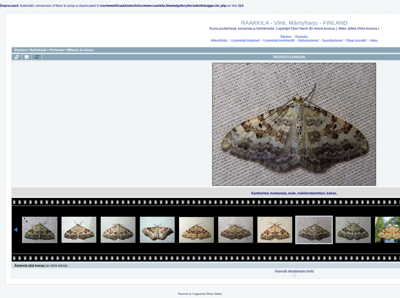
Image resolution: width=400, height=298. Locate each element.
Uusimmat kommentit (278, 40)
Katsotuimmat (308, 40)
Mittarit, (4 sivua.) (80, 50)
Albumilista (219, 40)
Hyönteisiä (38, 50)
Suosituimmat (332, 40)
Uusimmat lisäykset (245, 40)
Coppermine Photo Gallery (207, 294)
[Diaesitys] (37, 57)
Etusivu (286, 37)
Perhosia (57, 50)
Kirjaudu (301, 37)
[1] (294, 275)
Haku (374, 40)
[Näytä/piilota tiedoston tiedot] (27, 57)
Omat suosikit (356, 40)
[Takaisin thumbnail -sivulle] (16, 57)
